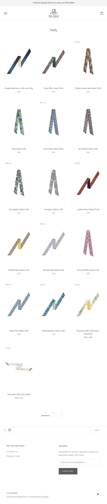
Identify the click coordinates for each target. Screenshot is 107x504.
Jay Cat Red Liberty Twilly (88, 148)
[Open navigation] (5, 13)
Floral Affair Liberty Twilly (53, 88)
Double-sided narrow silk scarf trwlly (19, 88)
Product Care (13, 456)
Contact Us (12, 451)
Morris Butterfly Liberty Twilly (88, 270)
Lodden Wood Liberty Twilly (88, 209)
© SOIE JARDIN (12, 493)
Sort (97, 430)
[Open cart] (102, 13)
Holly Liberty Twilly (19, 148)
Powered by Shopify (38, 496)
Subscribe (68, 471)
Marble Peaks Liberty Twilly (18, 270)
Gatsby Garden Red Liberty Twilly (88, 88)
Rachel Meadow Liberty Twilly (53, 330)
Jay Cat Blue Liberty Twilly (53, 148)
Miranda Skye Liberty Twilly (53, 270)
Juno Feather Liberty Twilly (19, 209)
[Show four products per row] (9, 430)
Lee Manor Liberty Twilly (53, 209)
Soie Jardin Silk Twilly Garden (18, 394)
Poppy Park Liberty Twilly (19, 330)
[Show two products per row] (5, 430)
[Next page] (62, 413)
